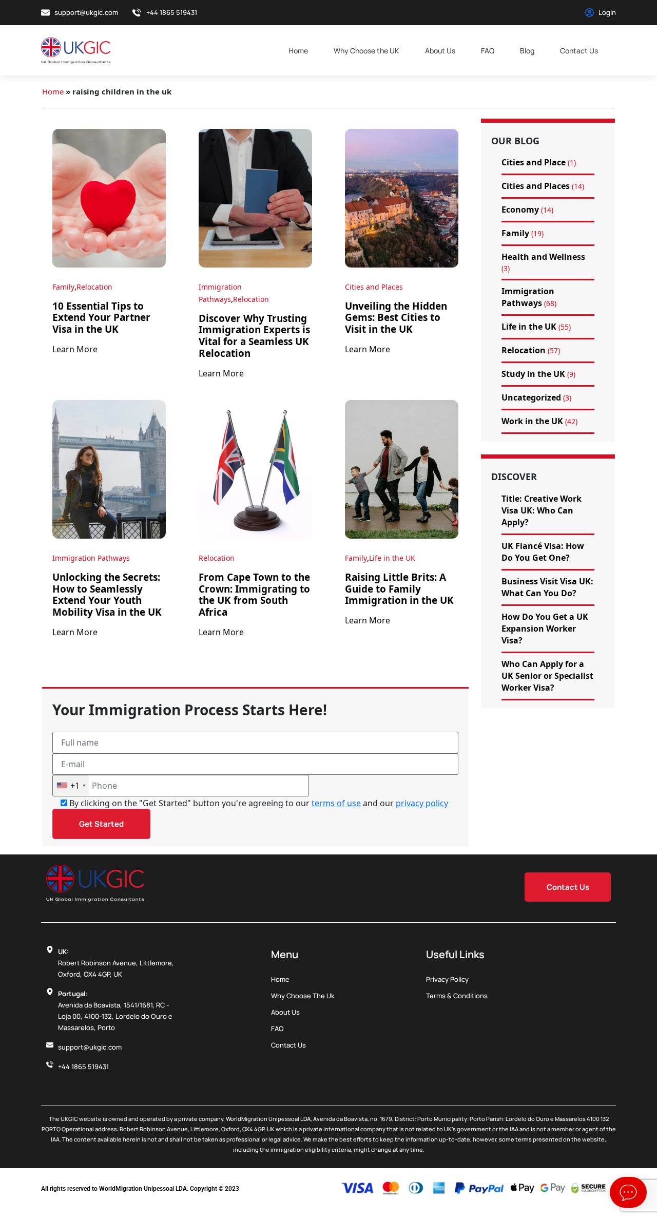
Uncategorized (531, 397)
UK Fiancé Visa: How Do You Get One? (542, 551)
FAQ (487, 50)
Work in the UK (532, 421)
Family (63, 287)
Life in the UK (392, 558)
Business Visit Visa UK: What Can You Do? (547, 587)
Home (298, 50)
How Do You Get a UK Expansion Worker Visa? (544, 628)
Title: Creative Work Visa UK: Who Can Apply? (541, 510)
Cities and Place (533, 162)
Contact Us (579, 50)
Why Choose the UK (366, 50)
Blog (527, 50)
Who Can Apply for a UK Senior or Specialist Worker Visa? (547, 675)
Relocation (94, 287)
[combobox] (71, 785)
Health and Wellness (543, 256)
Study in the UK (533, 373)
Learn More (75, 349)
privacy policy (422, 803)
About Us (440, 50)
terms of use (336, 803)
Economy (520, 209)
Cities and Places (374, 287)
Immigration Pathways (91, 558)
